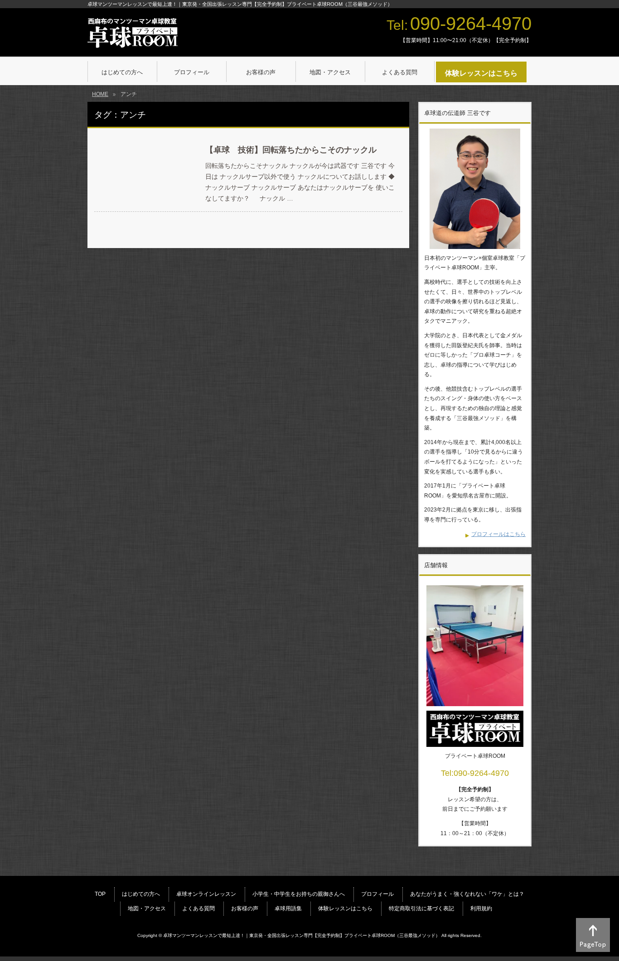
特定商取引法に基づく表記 (421, 908)
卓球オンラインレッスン (206, 894)
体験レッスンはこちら (345, 908)
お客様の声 (244, 908)
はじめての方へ (141, 894)
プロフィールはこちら (498, 534)
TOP (100, 894)
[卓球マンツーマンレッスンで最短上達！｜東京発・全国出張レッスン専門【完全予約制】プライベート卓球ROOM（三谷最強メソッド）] (132, 38)
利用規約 (481, 908)
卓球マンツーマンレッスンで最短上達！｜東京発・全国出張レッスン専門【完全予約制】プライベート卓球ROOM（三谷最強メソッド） (301, 935)
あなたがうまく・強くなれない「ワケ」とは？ (467, 894)
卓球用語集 (288, 908)
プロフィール (377, 894)
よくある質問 (198, 908)
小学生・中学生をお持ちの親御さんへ (298, 894)
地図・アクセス (147, 908)
